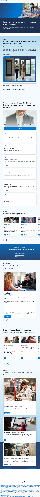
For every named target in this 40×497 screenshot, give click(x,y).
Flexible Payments (27, 485)
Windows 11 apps (16, 484)
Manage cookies (18, 496)
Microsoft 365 (18, 488)
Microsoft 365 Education (19, 486)
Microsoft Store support (35, 484)
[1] (3, 473)
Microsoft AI (2, 488)
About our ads (31, 496)
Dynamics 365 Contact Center (10, 313)
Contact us (10, 496)
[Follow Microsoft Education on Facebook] (15, 482)
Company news (34, 491)
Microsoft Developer (13, 490)
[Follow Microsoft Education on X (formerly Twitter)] (17, 482)
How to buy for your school (28, 486)
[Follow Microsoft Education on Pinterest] (24, 482)
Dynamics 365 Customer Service (21, 313)
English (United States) (4, 493)
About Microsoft (29, 491)
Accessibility (17, 492)
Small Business (5, 490)
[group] (11, 226)
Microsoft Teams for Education (10, 486)
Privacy (13, 496)
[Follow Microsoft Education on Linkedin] (22, 482)
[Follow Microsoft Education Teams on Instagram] (20, 482)
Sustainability (21, 492)
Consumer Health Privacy (4, 496)
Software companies (15, 491)
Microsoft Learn (19, 490)
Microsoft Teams (32, 488)
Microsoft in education (33, 485)
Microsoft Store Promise (19, 485)
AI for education (19, 487)
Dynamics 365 (13, 488)
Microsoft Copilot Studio (31, 313)
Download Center (28, 484)
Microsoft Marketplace (8, 491)
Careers (25, 491)
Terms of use (23, 496)
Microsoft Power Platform (25, 488)
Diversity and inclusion (11, 492)
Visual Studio (21, 491)
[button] (20, 34)
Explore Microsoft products (9, 484)
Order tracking (5, 485)
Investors (5, 492)
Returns (1, 485)
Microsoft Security (7, 488)
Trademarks (27, 496)
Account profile (22, 484)
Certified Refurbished (11, 485)
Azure (9, 490)
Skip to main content (3, 0)
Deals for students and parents (11, 487)
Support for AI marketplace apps (27, 490)
